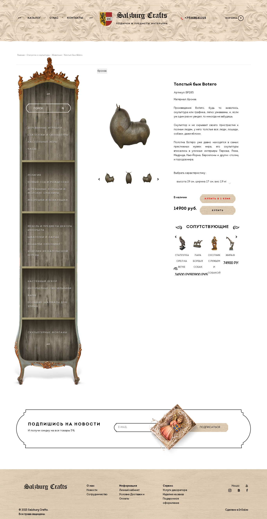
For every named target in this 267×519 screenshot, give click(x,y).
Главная (21, 55)
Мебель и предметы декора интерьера (50, 228)
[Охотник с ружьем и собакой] (214, 243)
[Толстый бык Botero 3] (147, 177)
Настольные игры (43, 142)
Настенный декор (42, 281)
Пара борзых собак (198, 261)
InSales (243, 510)
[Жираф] (230, 243)
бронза (102, 71)
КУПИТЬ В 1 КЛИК (218, 199)
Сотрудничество (97, 494)
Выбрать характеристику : (190, 173)
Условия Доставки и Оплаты (131, 496)
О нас (53, 18)
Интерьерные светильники (50, 288)
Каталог (34, 18)
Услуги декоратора (175, 490)
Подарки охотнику (44, 244)
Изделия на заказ (173, 494)
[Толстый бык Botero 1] (109, 177)
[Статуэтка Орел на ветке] (182, 243)
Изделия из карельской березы (48, 253)
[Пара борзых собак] (198, 243)
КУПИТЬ (218, 211)
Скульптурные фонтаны (47, 333)
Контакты (75, 18)
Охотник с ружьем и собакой (214, 264)
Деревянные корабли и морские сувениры (47, 191)
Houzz (235, 486)
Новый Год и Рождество (48, 182)
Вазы (32, 295)
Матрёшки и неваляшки (48, 200)
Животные (57, 55)
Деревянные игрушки (45, 128)
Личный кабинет (129, 490)
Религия (34, 175)
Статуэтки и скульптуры (38, 55)
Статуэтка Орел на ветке (182, 261)
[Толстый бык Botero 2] (128, 177)
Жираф (230, 255)
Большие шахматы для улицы (47, 304)
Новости (92, 490)
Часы (32, 149)
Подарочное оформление (171, 501)
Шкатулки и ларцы (43, 237)
